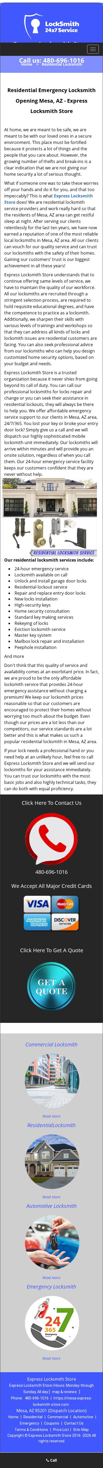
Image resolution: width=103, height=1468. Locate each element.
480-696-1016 (63, 60)
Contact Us (73, 1423)
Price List (61, 1430)
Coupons (51, 1423)
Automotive (83, 1417)
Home (26, 64)
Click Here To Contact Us (52, 803)
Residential (33, 1417)
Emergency (29, 1423)
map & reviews (65, 1392)
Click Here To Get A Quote (51, 950)
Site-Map (81, 1430)
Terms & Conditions (31, 1430)
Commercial (58, 1417)
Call (53, 1460)
